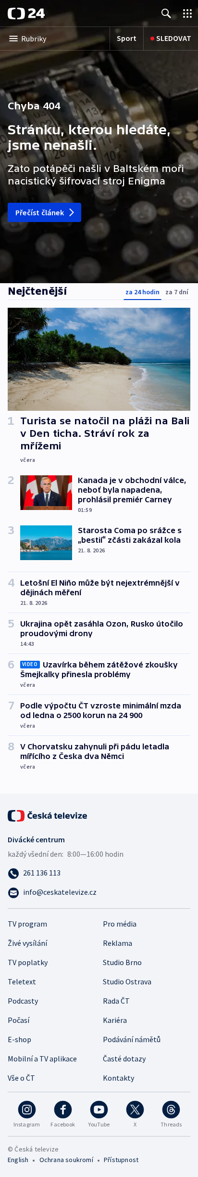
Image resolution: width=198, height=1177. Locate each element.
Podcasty (23, 1001)
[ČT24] (26, 13)
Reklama (117, 943)
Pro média (119, 924)
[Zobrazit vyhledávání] (166, 13)
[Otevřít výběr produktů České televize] (187, 13)
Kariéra (115, 1020)
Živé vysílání (27, 943)
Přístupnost (121, 1159)
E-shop (19, 1039)
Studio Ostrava (127, 981)
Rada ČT (116, 1001)
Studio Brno (122, 962)
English (18, 1159)
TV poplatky (28, 962)
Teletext (22, 981)
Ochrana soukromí (66, 1159)
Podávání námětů (132, 1039)
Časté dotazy (124, 1058)
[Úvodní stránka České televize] (48, 815)
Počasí (18, 1020)
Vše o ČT (21, 1078)
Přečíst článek (39, 212)
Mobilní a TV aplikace (42, 1058)
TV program (27, 924)
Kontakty (118, 1078)
